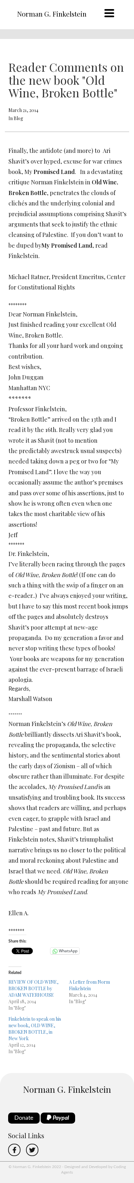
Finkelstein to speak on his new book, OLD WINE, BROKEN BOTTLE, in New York (34, 1028)
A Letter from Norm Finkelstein (89, 985)
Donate (24, 1118)
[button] (68, 922)
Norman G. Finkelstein (52, 13)
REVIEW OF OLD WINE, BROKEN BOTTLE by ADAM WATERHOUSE (33, 988)
